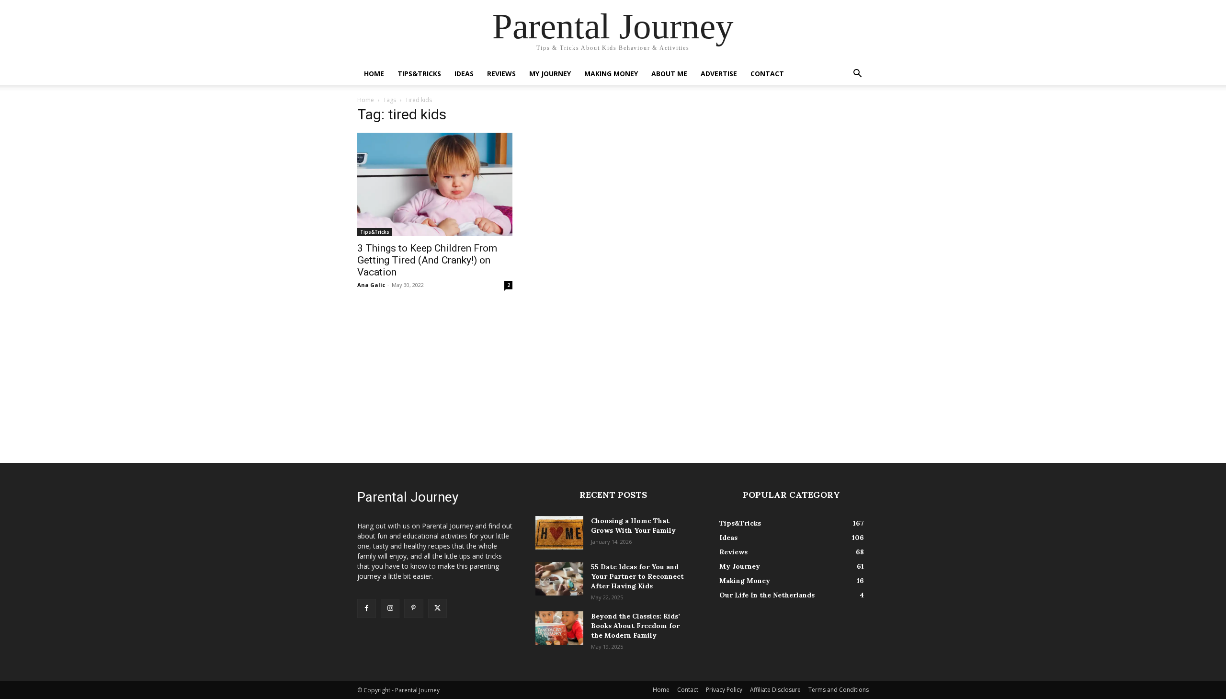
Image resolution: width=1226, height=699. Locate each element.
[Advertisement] (613, 376)
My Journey (550, 73)
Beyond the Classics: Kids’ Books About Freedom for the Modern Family (635, 626)
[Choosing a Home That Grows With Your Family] (559, 533)
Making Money (611, 73)
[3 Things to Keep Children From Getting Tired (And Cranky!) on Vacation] (434, 184)
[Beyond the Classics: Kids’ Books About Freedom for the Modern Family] (559, 628)
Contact (767, 73)
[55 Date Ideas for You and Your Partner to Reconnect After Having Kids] (559, 579)
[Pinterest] (413, 608)
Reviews (501, 73)
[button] (857, 74)
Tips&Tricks (419, 73)
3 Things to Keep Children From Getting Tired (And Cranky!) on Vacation (427, 260)
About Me (669, 73)
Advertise (719, 73)
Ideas (464, 73)
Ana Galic (371, 284)
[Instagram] (390, 608)
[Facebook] (366, 608)
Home (374, 73)
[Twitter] (437, 608)
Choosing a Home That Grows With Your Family (633, 525)
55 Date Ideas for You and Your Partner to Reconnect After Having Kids (637, 576)
